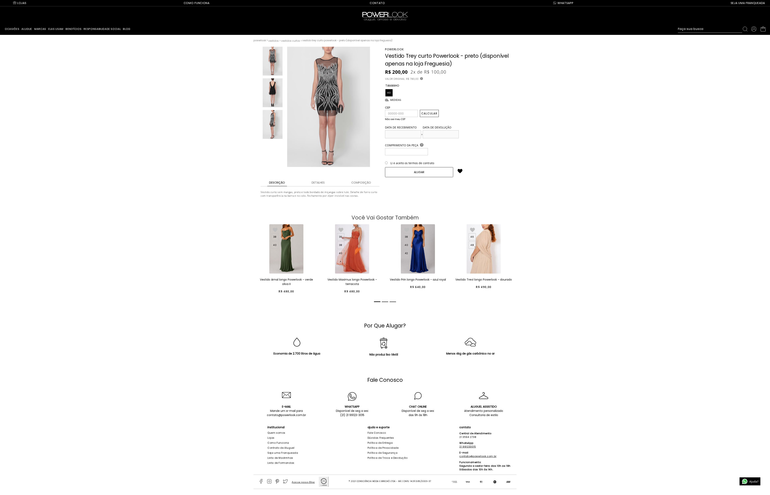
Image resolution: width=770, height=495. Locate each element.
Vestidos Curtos (290, 40)
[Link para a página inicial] (260, 40)
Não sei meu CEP (395, 119)
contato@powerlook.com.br (286, 415)
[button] (389, 92)
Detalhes (318, 183)
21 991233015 (467, 446)
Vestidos (273, 40)
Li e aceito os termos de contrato (412, 163)
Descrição (277, 183)
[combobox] (714, 29)
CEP (387, 108)
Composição (361, 183)
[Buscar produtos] (746, 29)
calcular (429, 113)
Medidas (395, 99)
